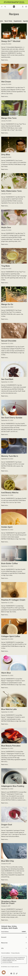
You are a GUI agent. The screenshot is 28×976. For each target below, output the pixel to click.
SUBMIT (24, 931)
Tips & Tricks (8, 21)
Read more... (4, 60)
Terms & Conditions (5, 953)
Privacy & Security (15, 953)
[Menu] (2, 6)
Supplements (18, 21)
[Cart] (26, 6)
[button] (4, 972)
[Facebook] (11, 973)
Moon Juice (7, 966)
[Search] (5, 6)
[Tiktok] (17, 973)
